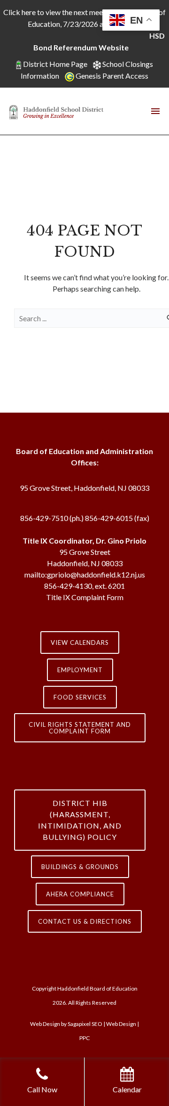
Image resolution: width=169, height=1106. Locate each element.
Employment (80, 670)
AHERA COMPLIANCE (80, 894)
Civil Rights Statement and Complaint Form (80, 728)
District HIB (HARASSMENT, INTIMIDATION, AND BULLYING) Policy (80, 819)
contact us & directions (84, 921)
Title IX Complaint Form (84, 597)
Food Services (80, 697)
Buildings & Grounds (80, 866)
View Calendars (80, 642)
